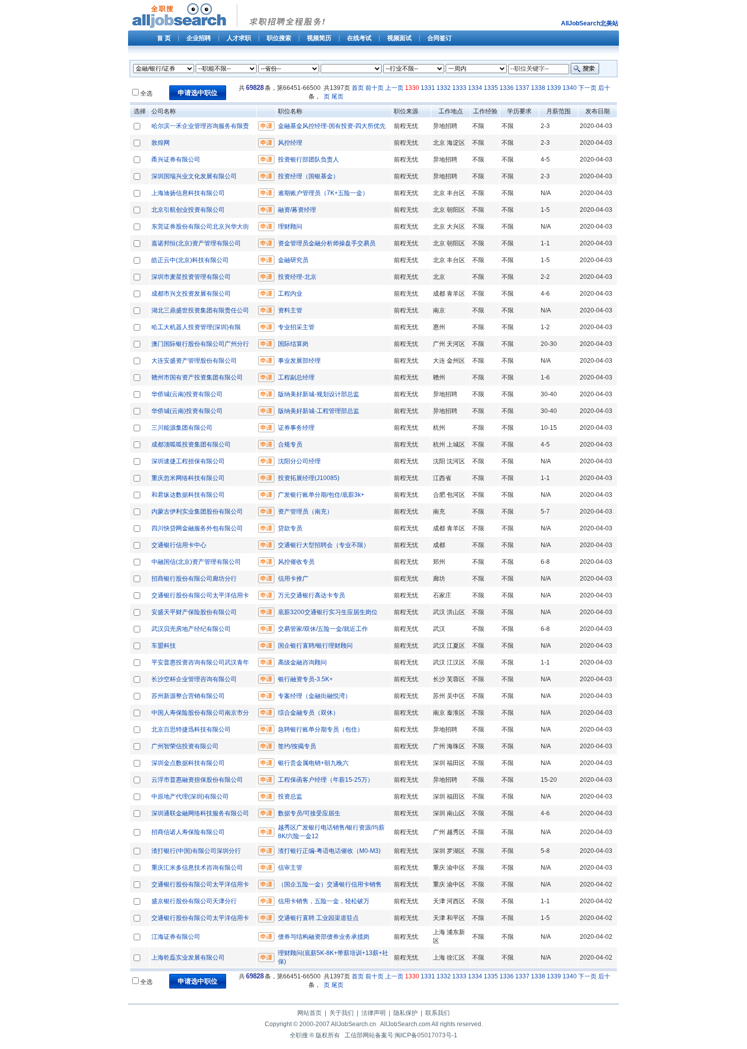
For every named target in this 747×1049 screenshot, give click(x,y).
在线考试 (359, 38)
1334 (475, 87)
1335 (491, 87)
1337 (522, 87)
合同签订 (439, 38)
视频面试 (399, 38)
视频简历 (319, 38)
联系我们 (437, 1012)
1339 (554, 87)
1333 (459, 87)
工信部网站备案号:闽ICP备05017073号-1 (401, 1035)
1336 (507, 87)
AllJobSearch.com (405, 1024)
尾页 (337, 96)
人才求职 (239, 38)
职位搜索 (279, 38)
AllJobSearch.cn (353, 1024)
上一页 (394, 87)
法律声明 (373, 1012)
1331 (428, 87)
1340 (570, 87)
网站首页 (309, 1012)
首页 (358, 87)
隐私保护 (405, 1012)
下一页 (587, 87)
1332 (444, 87)
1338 (538, 87)
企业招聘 (198, 38)
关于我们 (341, 1012)
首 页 (164, 38)
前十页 (374, 87)
